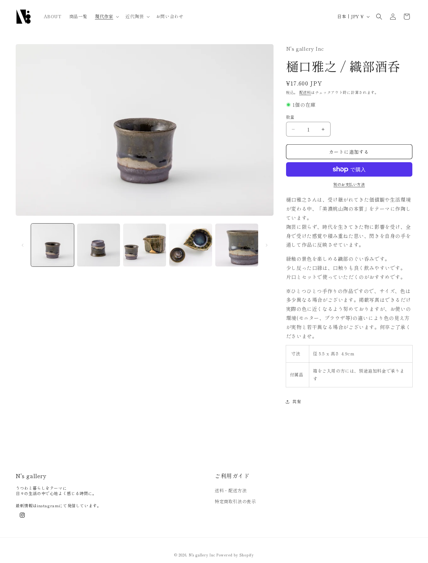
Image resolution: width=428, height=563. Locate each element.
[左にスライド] (22, 245)
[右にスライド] (267, 245)
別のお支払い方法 (349, 184)
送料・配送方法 (231, 490)
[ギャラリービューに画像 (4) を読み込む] (190, 245)
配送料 (305, 92)
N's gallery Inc (202, 554)
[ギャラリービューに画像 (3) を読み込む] (144, 245)
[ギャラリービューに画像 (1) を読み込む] (52, 245)
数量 (290, 117)
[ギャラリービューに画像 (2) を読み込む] (98, 245)
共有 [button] (296, 401)
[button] (106, 16)
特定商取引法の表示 (235, 501)
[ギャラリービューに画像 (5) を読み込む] (236, 245)
